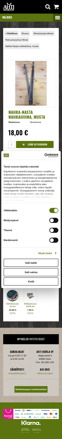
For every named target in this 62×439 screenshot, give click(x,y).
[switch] (53, 220)
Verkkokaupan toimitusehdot (31, 389)
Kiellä (31, 281)
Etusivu (25, 33)
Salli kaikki (31, 262)
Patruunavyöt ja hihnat (16, 40)
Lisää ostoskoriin (37, 144)
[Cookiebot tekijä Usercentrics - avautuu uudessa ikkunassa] (44, 155)
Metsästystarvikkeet (43, 33)
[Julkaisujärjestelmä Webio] (36, 432)
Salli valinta (31, 272)
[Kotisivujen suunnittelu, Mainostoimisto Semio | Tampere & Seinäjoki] (26, 432)
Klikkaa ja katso (45, 373)
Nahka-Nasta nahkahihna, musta (21, 46)
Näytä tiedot (45, 253)
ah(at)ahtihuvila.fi (17, 373)
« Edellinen (11, 33)
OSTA (12, 313)
